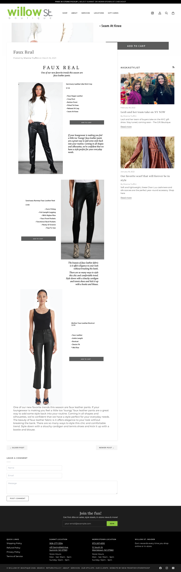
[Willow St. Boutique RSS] (174, 67)
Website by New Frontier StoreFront (130, 568)
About (66, 568)
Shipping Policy (14, 543)
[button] (65, 13)
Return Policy (53, 568)
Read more (126, 127)
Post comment (17, 498)
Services (75, 568)
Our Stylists (87, 568)
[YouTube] (173, 568)
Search (41, 568)
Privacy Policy (13, 552)
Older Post (17, 448)
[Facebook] (160, 568)
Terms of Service (15, 556)
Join (112, 524)
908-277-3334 (56, 543)
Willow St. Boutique (20, 568)
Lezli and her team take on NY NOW (143, 112)
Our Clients (102, 568)
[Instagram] (152, 13)
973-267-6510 (98, 543)
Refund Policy (13, 548)
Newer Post (106, 448)
